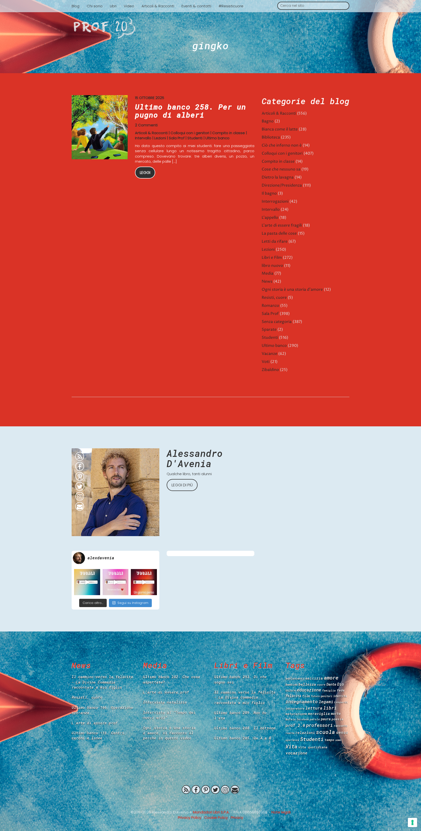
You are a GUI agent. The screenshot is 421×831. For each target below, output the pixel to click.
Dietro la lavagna (278, 177)
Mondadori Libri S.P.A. (211, 812)
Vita (291, 746)
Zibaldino (270, 369)
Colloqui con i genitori (190, 132)
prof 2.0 (295, 725)
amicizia (314, 678)
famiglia (329, 690)
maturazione (296, 713)
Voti (265, 361)
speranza (292, 740)
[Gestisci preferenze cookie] (412, 822)
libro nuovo (272, 265)
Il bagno (269, 193)
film (306, 696)
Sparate (269, 329)
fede (340, 690)
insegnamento (302, 701)
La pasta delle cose (279, 233)
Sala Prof (176, 137)
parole (315, 719)
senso (342, 732)
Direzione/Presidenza (282, 185)
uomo (338, 740)
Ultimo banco (217, 137)
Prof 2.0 (210, 28)
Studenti (194, 137)
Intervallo (143, 137)
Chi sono (95, 6)
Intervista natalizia (165, 702)
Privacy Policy (189, 817)
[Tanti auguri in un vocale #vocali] (87, 582)
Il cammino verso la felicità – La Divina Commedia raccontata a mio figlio (102, 682)
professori (319, 725)
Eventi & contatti (196, 6)
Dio (340, 684)
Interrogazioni (275, 201)
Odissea (303, 719)
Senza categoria (277, 321)
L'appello (270, 217)
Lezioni (160, 137)
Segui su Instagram (132, 603)
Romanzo (270, 305)
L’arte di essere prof (95, 722)
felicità (293, 695)
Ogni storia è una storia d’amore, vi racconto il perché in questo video (169, 733)
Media (267, 273)
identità (340, 696)
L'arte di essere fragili (282, 225)
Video (129, 6)
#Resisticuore (231, 6)
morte (336, 713)
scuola (325, 732)
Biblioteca (271, 137)
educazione (309, 690)
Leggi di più (182, 485)
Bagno (268, 121)
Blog (75, 6)
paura (326, 719)
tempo (329, 740)
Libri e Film (272, 257)
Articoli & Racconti (158, 6)
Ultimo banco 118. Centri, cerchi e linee (99, 735)
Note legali (281, 812)
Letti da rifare (274, 241)
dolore (291, 690)
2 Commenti (146, 125)
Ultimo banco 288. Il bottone (245, 727)
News (267, 281)
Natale (291, 719)
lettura (313, 708)
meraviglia (319, 713)
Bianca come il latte (280, 129)
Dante (331, 684)
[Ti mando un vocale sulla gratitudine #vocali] (116, 582)
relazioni (305, 732)
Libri (113, 6)
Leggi (145, 172)
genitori (326, 696)
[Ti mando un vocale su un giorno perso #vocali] (144, 582)
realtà (290, 733)
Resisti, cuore (274, 297)
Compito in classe (228, 132)
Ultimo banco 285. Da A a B (242, 737)
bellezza (307, 684)
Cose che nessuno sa (281, 169)
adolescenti (295, 678)
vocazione (296, 752)
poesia (337, 719)
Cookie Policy (216, 817)
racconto (340, 726)
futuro (315, 696)
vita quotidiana (312, 747)
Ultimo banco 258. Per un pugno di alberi (190, 111)
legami (326, 701)
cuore (321, 684)
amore (331, 677)
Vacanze (269, 353)
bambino (291, 684)
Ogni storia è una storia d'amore (292, 289)
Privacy (237, 817)
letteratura (295, 708)
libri (330, 708)
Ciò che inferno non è (282, 145)
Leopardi (341, 702)
